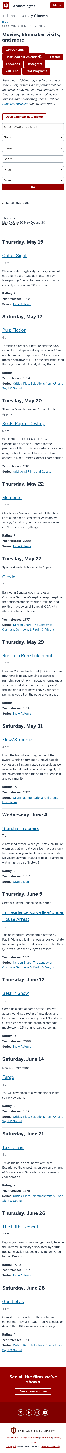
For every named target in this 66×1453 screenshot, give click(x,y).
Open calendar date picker (24, 117)
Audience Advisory (15, 104)
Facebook (13, 64)
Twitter (55, 57)
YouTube (12, 71)
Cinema (25, 16)
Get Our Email (15, 50)
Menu (57, 5)
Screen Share (22, 625)
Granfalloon (21, 882)
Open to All (46, 1437)
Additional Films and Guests (32, 472)
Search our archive (33, 1391)
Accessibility (11, 1437)
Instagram (34, 64)
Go (33, 187)
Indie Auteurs (22, 304)
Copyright (11, 1446)
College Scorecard (29, 1437)
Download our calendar (22, 57)
